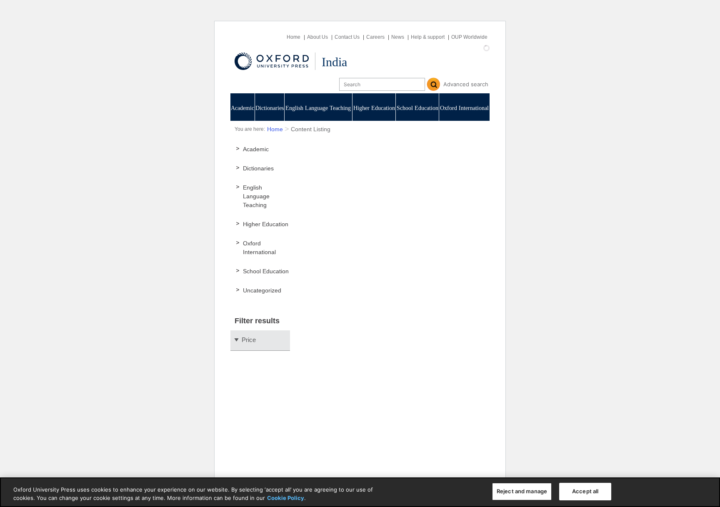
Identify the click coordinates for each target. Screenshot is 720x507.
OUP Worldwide (469, 37)
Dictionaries (269, 108)
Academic (242, 108)
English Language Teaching (318, 108)
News (397, 37)
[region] (360, 492)
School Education (417, 108)
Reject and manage (522, 491)
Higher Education (374, 108)
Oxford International (464, 108)
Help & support (428, 37)
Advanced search (465, 84)
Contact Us (347, 37)
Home (293, 37)
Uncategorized (262, 290)
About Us (317, 37)
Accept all (585, 491)
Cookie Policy (285, 498)
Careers (375, 37)
